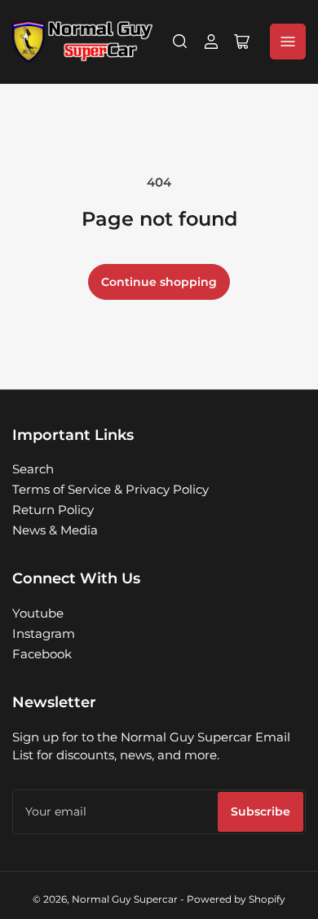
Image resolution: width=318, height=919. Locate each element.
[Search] (180, 41)
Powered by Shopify (236, 899)
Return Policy (53, 509)
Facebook (42, 654)
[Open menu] (288, 41)
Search (33, 469)
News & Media (55, 530)
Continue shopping (159, 282)
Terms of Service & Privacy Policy (110, 489)
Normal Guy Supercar (125, 899)
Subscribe (260, 811)
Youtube (38, 613)
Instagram (43, 633)
